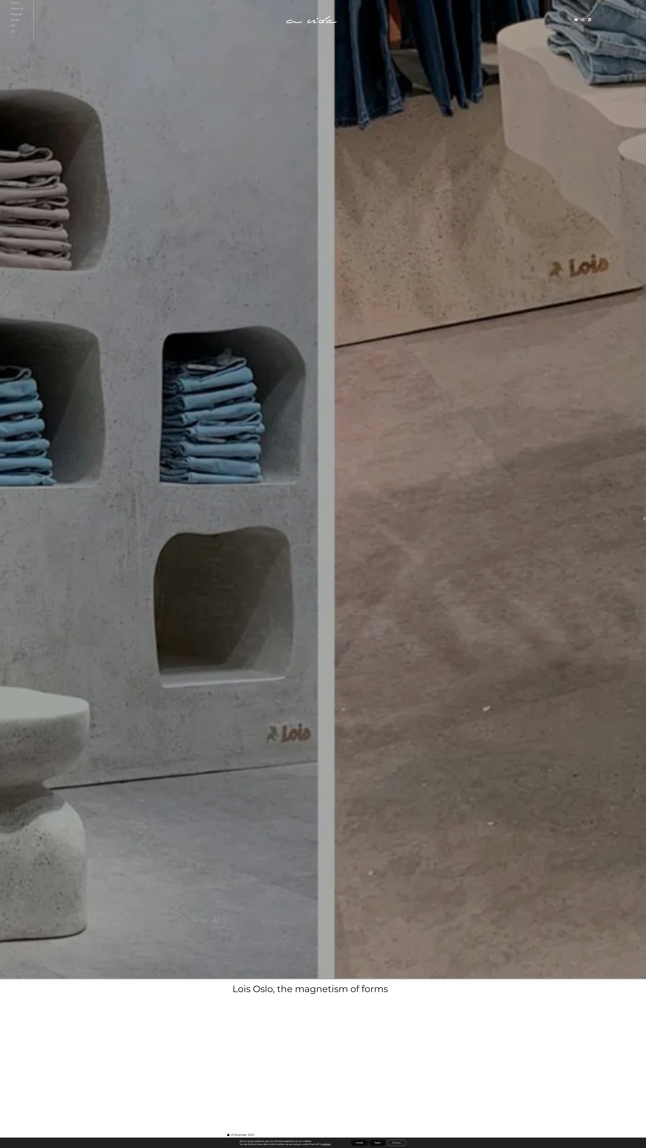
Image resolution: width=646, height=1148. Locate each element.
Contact (16, 20)
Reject (377, 1142)
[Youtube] (576, 19)
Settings (396, 1142)
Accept (359, 1142)
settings (326, 1144)
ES (12, 31)
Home (15, 2)
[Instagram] (582, 19)
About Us (17, 8)
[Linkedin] (589, 19)
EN (13, 25)
